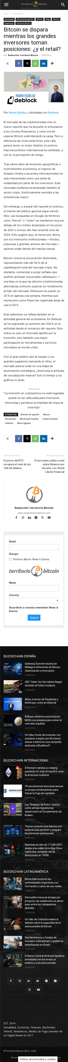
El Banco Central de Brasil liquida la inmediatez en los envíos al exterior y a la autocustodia (44, 959)
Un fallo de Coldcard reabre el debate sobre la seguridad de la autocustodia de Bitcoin (43, 923)
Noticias (56, 19)
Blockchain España (29, 418)
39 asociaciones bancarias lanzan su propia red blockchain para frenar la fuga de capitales (44, 790)
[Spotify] (46, 980)
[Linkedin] (43, 63)
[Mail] (37, 980)
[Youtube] (50, 518)
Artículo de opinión (29, 414)
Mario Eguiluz (24, 423)
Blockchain (10, 418)
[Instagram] (24, 518)
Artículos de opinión (25, 19)
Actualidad (18, 13)
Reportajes (9, 23)
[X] (27, 63)
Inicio (6, 13)
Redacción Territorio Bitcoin (23, 55)
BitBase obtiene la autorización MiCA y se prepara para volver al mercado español (43, 720)
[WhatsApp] (35, 63)
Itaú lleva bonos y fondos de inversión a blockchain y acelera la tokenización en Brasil (44, 941)
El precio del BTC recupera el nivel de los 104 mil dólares (17, 464)
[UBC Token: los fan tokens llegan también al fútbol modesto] (13, 686)
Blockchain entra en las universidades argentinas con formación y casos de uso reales (43, 882)
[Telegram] (37, 518)
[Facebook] (18, 63)
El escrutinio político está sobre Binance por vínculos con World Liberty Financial (49, 466)
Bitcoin (39, 19)
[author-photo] (34, 502)
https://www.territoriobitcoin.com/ (34, 513)
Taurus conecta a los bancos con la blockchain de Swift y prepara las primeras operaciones (43, 830)
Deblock (9, 423)
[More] (52, 63)
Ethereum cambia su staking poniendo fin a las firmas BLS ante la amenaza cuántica (44, 771)
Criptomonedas (50, 418)
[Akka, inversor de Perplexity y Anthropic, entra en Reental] (13, 704)
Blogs (48, 19)
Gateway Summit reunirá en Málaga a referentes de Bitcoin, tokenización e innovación (43, 667)
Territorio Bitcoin (23, 23)
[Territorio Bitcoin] (34, 5)
